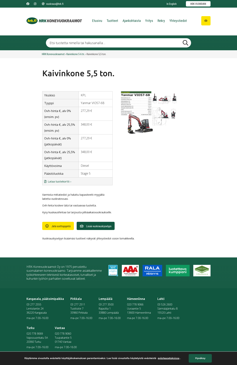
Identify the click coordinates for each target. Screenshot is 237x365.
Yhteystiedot (178, 21)
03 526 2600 (164, 304)
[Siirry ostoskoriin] (206, 20)
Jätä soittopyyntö (61, 226)
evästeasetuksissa (168, 358)
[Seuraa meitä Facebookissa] (27, 4)
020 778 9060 (63, 333)
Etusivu (97, 21)
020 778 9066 (135, 304)
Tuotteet (112, 21)
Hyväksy (200, 358)
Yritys (149, 21)
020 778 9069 (34, 333)
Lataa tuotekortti (58, 181)
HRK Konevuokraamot (53, 54)
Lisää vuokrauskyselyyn (98, 226)
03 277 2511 (77, 304)
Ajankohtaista (132, 21)
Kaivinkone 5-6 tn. (75, 54)
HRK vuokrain (198, 3)
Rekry (161, 21)
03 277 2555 (33, 304)
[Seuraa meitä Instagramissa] (35, 4)
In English (172, 4)
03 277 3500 (106, 304)
